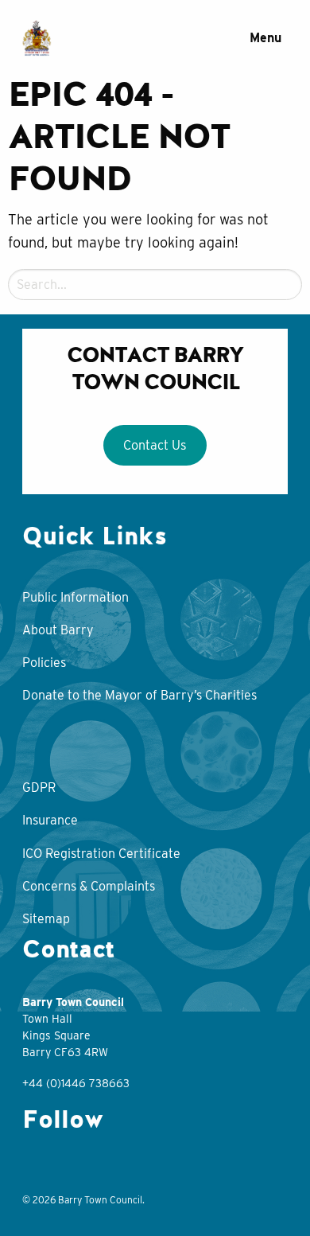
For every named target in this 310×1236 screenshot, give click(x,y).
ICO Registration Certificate (101, 853)
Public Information (75, 597)
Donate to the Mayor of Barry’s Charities (139, 695)
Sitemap (46, 918)
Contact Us (155, 445)
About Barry (58, 629)
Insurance (50, 820)
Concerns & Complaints (88, 886)
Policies (44, 662)
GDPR (39, 787)
